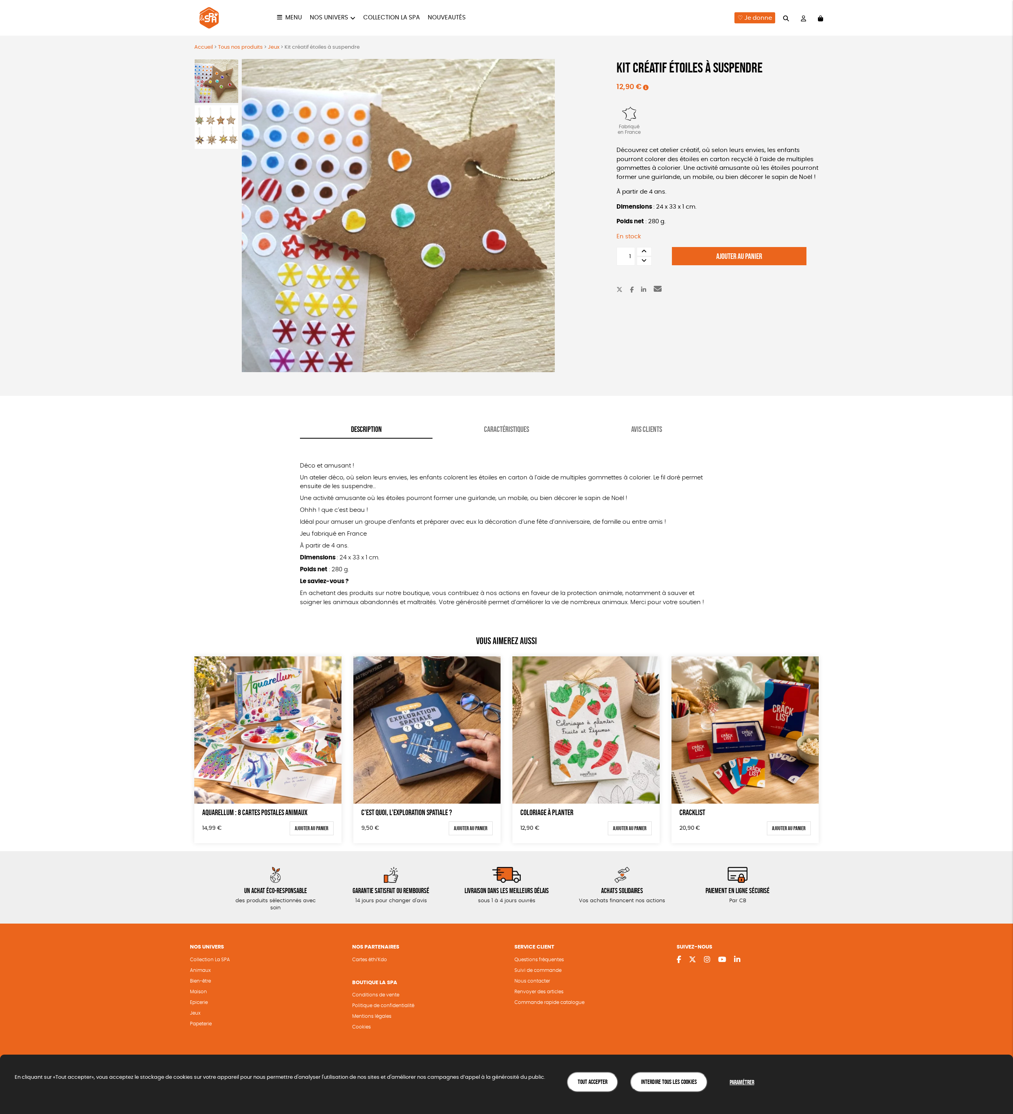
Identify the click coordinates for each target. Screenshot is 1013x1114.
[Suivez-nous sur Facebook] (679, 960)
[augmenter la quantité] (644, 251)
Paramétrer (742, 1082)
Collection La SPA (210, 959)
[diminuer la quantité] (644, 261)
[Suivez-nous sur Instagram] (707, 960)
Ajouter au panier (739, 256)
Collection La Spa (391, 18)
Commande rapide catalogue (549, 1002)
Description (366, 429)
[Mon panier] (820, 18)
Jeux (273, 47)
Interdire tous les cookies (669, 1081)
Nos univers (329, 18)
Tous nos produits (240, 47)
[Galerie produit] (398, 215)
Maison (198, 991)
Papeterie (201, 1023)
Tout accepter (592, 1081)
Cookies (361, 1027)
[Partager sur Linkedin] (643, 290)
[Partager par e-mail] (658, 290)
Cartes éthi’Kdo (369, 959)
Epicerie (199, 1002)
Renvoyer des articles (538, 991)
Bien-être (200, 981)
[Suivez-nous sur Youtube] (722, 960)
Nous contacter (532, 981)
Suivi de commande (538, 970)
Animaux (200, 970)
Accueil (203, 47)
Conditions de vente (375, 994)
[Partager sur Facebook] (632, 290)
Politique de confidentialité (383, 1005)
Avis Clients (646, 429)
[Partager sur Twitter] (619, 290)
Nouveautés (447, 18)
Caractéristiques (506, 429)
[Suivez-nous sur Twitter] (692, 960)
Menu (293, 18)
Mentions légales (371, 1016)
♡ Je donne (755, 18)
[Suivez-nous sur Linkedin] (737, 960)
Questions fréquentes (539, 959)
